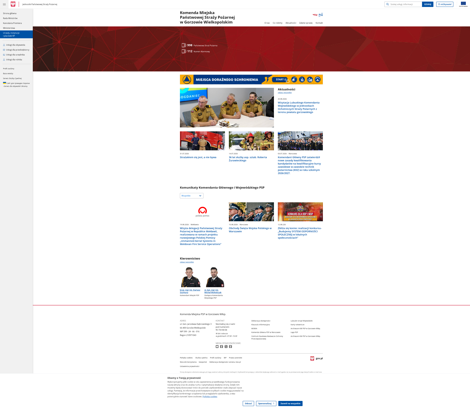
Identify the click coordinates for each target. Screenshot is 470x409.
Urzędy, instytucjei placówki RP (11, 34)
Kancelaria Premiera (12, 23)
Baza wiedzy (8, 73)
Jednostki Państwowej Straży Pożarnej (40, 4)
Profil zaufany (8, 68)
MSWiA (254, 328)
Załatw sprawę (305, 23)
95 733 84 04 (221, 330)
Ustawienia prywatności (189, 366)
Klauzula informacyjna (260, 324)
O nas (267, 23)
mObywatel (446, 5)
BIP (225, 358)
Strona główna (12, 13)
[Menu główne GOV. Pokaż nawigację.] (4, 4)
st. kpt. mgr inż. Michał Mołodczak (212, 291)
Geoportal (203, 362)
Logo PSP (294, 332)
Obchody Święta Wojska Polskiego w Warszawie (250, 230)
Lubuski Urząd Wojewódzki (302, 321)
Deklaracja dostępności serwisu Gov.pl (225, 362)
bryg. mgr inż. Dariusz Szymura (190, 291)
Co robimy (277, 23)
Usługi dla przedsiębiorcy (17, 49)
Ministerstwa (9, 28)
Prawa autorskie (235, 358)
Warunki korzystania (188, 362)
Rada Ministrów (10, 18)
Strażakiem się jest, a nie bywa (198, 157)
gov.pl (319, 361)
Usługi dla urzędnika (15, 54)
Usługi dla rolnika (14, 59)
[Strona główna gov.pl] (13, 4)
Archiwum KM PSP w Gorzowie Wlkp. (306, 336)
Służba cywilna (201, 358)
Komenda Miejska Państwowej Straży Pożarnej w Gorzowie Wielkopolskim (207, 17)
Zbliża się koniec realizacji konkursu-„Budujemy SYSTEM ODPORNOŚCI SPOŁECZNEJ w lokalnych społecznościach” (300, 233)
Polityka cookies (186, 358)
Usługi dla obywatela (15, 45)
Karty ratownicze (297, 324)
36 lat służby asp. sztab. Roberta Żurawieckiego (248, 159)
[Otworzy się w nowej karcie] (217, 346)
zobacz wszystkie (285, 92)
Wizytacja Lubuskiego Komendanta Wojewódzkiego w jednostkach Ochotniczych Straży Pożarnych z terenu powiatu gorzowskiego (299, 107)
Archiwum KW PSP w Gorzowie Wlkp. (306, 328)
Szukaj (427, 4)
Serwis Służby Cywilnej (12, 78)
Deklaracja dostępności (260, 321)
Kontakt (319, 23)
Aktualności (291, 23)
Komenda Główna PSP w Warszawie (265, 332)
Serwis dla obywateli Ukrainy (16, 84)
